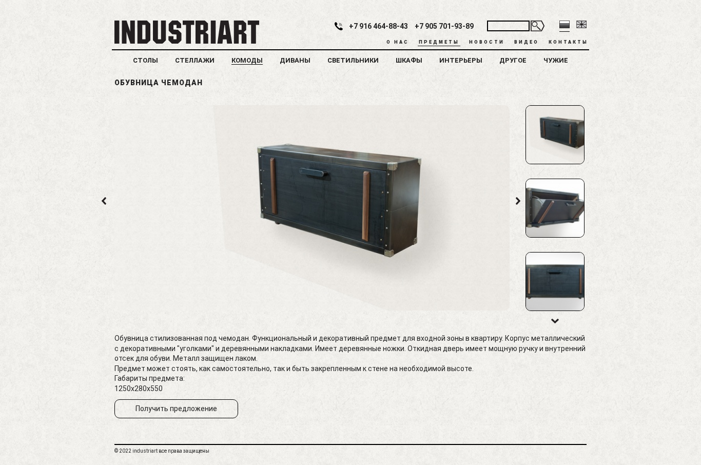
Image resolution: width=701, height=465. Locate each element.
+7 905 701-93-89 (444, 26)
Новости (486, 42)
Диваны (295, 60)
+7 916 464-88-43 (378, 26)
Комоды (247, 60)
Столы (145, 60)
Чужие (555, 60)
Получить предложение (176, 408)
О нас (397, 42)
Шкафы (409, 60)
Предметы (439, 42)
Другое (513, 60)
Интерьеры (460, 60)
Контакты (568, 42)
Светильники (353, 60)
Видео (526, 42)
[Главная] (185, 31)
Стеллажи (195, 60)
